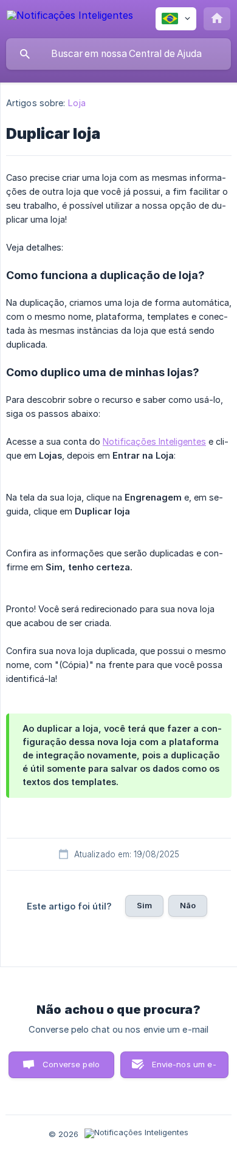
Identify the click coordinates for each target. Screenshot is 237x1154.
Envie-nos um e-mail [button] (184, 1068)
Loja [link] (77, 103)
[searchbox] (118, 54)
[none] (70, 17)
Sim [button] (144, 905)
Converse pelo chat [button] (71, 1068)
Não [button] (188, 905)
